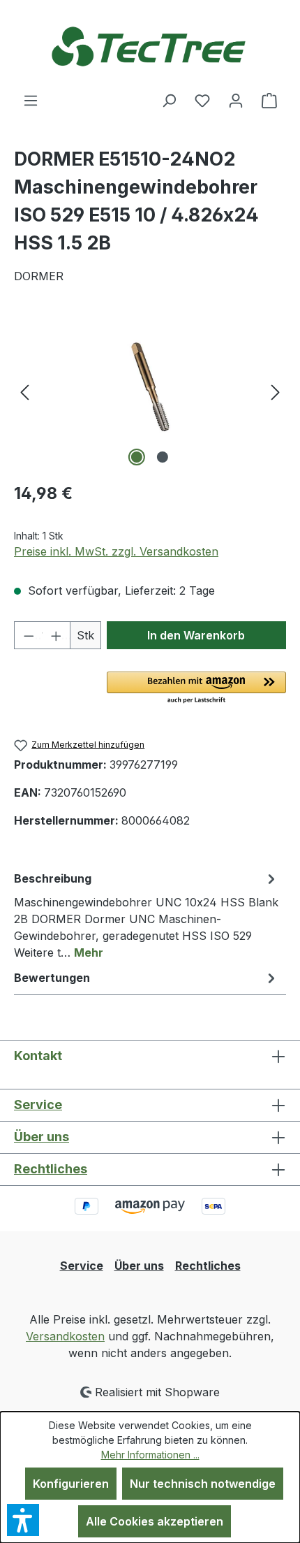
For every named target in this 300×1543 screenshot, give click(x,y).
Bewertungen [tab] (52, 978)
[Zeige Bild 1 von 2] (136, 457)
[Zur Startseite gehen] (150, 46)
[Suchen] (169, 100)
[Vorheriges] (24, 391)
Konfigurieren (71, 1484)
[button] (196, 688)
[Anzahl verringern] (28, 635)
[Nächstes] (275, 391)
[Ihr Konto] (236, 100)
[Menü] (30, 100)
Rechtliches (50, 1168)
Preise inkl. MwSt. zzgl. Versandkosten (116, 551)
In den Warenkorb (196, 635)
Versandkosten (65, 1336)
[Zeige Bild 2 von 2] (162, 457)
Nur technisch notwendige (203, 1484)
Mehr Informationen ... (150, 1455)
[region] (150, 391)
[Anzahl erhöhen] (56, 635)
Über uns (41, 1136)
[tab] (146, 914)
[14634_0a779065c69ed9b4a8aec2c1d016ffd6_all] (150, 391)
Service (38, 1104)
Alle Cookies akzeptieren (154, 1521)
